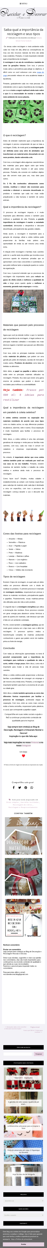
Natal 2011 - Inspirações (24, 1078)
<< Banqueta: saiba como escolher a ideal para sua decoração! (15, 1027)
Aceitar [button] (23, 1244)
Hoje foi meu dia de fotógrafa (24, 1174)
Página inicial (34, 1027)
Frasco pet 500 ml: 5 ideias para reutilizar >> (33, 1031)
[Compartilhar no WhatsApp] (32, 787)
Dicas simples (13, 802)
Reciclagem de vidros (22, 805)
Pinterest (35, 742)
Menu (24, 3)
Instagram (26, 745)
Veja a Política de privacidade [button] (21, 1239)
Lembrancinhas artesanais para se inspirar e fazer (23, 1127)
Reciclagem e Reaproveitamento (23, 807)
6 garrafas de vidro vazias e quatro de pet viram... (23, 1103)
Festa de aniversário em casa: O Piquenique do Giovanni (23, 1151)
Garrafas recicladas (30, 802)
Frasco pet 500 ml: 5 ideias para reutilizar (24, 395)
